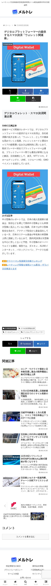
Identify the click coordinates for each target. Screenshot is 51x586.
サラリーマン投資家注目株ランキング (24, 261)
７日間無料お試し (37, 570)
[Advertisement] (24, 300)
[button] (33, 99)
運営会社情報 (37, 566)
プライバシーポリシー (13, 570)
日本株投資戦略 (10, 328)
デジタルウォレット (12, 332)
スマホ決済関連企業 (28, 328)
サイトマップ (37, 574)
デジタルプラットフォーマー (33, 332)
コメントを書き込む (25, 536)
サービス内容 (13, 574)
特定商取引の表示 (13, 566)
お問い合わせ (25, 578)
